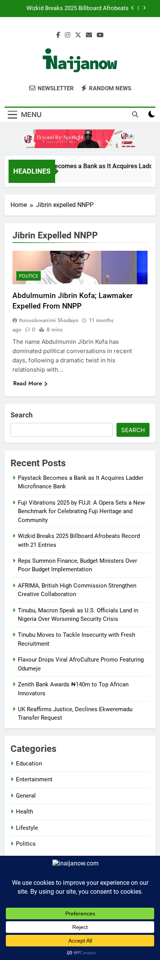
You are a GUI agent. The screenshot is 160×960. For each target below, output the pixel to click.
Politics (28, 275)
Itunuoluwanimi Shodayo (48, 320)
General (26, 795)
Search (21, 415)
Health (24, 811)
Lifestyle (27, 827)
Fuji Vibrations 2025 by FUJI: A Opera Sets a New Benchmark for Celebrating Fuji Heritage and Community (81, 511)
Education (29, 763)
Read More (27, 383)
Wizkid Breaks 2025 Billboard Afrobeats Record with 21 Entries (77, 8)
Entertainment (34, 779)
